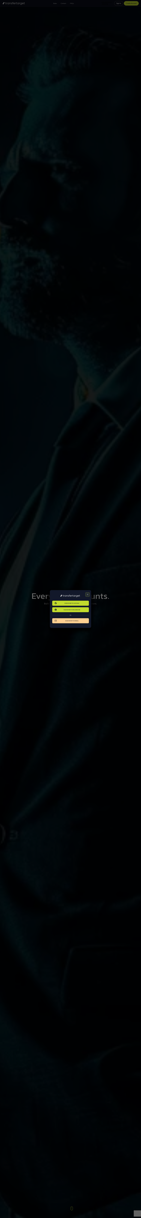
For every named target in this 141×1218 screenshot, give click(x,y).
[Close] (87, 594)
